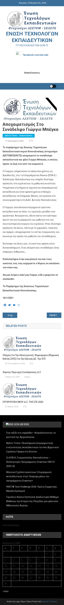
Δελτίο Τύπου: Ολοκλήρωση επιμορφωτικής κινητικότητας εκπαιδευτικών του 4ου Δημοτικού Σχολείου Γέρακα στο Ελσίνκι (32, 447)
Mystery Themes (49, 601)
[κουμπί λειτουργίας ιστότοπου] (53, 86)
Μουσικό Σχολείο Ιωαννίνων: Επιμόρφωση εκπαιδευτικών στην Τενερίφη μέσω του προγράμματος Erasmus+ (29, 476)
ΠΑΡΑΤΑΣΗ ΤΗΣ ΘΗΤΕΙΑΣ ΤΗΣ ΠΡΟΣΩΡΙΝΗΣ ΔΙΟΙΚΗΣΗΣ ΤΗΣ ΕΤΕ (55, 315)
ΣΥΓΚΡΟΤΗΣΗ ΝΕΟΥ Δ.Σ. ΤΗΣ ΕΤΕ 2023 (23, 402)
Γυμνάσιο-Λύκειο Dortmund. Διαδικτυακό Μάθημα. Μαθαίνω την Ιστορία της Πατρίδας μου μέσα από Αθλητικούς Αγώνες (32, 501)
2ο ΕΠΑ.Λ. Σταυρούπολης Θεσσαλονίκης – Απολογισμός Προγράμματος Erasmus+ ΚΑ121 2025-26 (30, 461)
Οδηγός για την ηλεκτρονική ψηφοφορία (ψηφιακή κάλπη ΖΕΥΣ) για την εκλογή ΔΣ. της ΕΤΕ (31, 357)
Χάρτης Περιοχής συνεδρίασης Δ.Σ (22, 372)
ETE (31, 141)
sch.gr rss (21, 424)
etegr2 (27, 377)
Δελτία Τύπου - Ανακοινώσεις (19, 135)
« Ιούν (6, 591)
